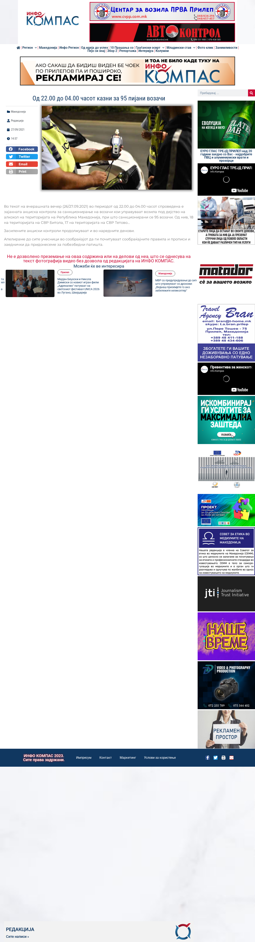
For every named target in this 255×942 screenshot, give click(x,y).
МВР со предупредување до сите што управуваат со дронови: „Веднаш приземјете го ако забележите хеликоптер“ (172, 285)
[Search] (251, 92)
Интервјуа (145, 51)
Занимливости (226, 47)
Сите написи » (17, 936)
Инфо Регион (69, 47)
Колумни (162, 51)
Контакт (105, 758)
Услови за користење (160, 758)
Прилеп (60, 272)
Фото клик (205, 47)
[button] (22, 149)
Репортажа (127, 51)
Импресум (83, 758)
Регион (27, 47)
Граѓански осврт (148, 47)
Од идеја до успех (94, 47)
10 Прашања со (121, 47)
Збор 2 (112, 51)
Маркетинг (128, 758)
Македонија (48, 47)
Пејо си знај (96, 51)
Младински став (179, 47)
